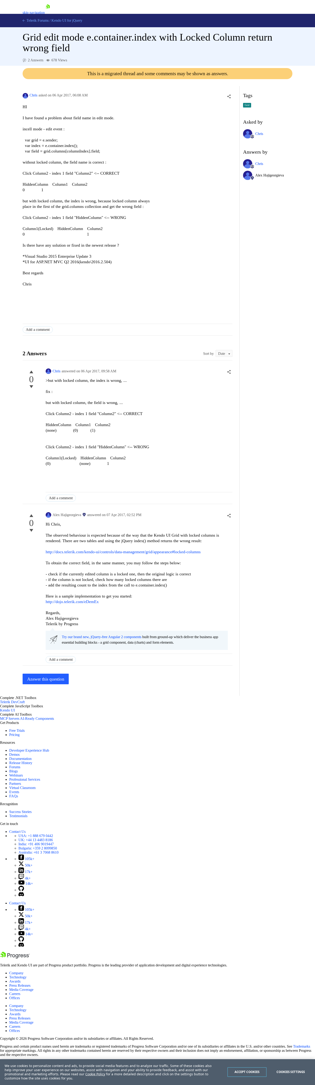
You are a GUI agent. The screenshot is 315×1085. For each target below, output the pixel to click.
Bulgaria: (37, 848)
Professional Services (24, 779)
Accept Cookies (247, 1072)
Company (16, 973)
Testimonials (18, 816)
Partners (15, 784)
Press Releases (19, 985)
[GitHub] (21, 890)
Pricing (14, 735)
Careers (14, 994)
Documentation (20, 759)
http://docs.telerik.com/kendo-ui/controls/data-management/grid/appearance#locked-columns (123, 552)
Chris (33, 95)
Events (14, 792)
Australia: (38, 852)
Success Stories (20, 812)
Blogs (13, 771)
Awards (15, 981)
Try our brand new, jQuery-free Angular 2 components (101, 637)
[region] (157, 1072)
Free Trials (17, 730)
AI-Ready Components (37, 718)
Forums (14, 767)
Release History (20, 763)
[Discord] (21, 895)
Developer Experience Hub (29, 750)
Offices (14, 998)
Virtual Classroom (22, 788)
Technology (18, 977)
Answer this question (45, 679)
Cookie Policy (95, 1074)
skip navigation (34, 13)
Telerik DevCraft (12, 702)
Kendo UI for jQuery (66, 20)
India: (36, 844)
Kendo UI (7, 710)
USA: (35, 836)
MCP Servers (9, 718)
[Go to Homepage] (48, 13)
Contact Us (17, 832)
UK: (35, 840)
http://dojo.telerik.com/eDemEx (72, 601)
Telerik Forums (37, 20)
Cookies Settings (290, 1072)
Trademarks (301, 1046)
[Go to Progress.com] (15, 957)
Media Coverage (21, 990)
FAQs (13, 796)
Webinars (16, 775)
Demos (14, 754)
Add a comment (38, 330)
